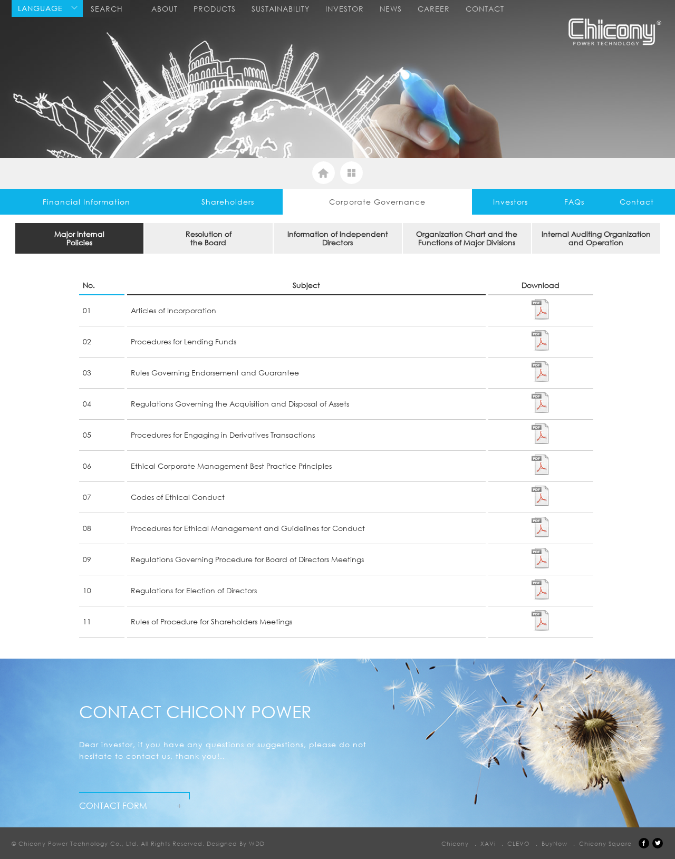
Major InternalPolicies (79, 238)
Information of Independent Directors (337, 238)
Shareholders (227, 201)
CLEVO (518, 843)
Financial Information (86, 201)
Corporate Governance (377, 201)
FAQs (574, 201)
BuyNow (554, 843)
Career (434, 8)
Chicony (455, 843)
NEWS (391, 8)
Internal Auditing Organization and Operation (596, 238)
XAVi (488, 843)
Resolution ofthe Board (209, 238)
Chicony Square (605, 843)
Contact (485, 8)
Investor (344, 8)
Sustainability (281, 8)
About (164, 8)
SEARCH (107, 8)
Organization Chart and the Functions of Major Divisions (466, 238)
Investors (510, 201)
